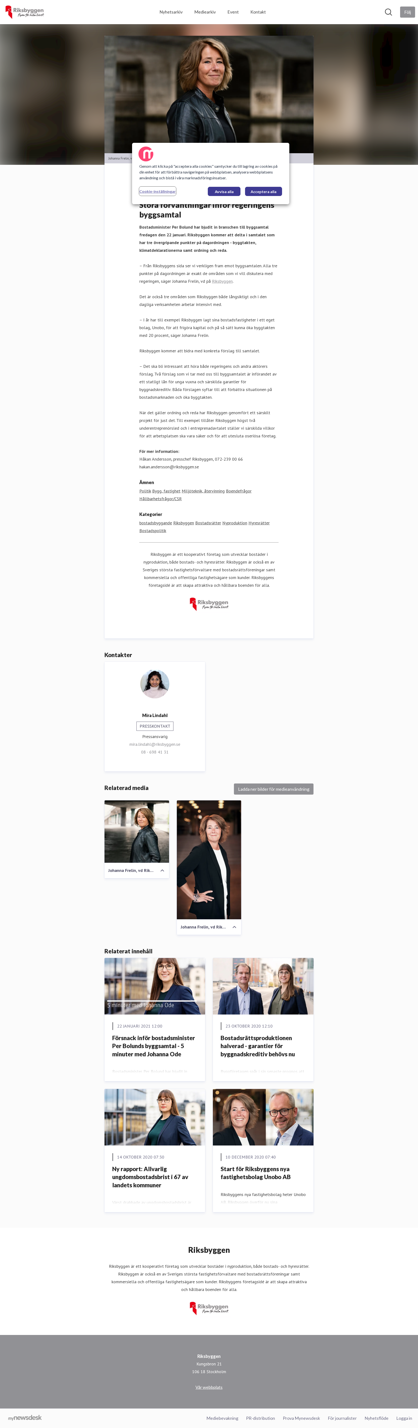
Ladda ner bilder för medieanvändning (273, 789)
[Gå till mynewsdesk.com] (25, 1418)
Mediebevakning (222, 1418)
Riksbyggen (222, 281)
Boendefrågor (239, 491)
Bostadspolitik (152, 530)
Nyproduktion (234, 523)
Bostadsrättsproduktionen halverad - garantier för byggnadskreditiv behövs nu (258, 1046)
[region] (210, 173)
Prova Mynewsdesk (301, 1418)
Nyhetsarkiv (171, 11)
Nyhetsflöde (376, 1418)
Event (233, 11)
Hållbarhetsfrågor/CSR (160, 498)
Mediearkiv (205, 11)
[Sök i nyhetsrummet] (388, 12)
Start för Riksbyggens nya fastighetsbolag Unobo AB (256, 1173)
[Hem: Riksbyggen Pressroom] (24, 12)
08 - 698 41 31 (155, 752)
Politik (145, 491)
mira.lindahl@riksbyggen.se (154, 744)
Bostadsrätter (208, 523)
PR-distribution (260, 1418)
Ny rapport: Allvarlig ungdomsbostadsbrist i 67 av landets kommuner (150, 1177)
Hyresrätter (259, 523)
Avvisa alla (224, 191)
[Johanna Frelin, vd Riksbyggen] (136, 831)
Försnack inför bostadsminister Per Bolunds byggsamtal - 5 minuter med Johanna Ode (153, 1046)
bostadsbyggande (155, 523)
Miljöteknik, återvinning (203, 491)
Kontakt (258, 11)
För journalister (342, 1418)
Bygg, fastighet (166, 491)
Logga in (404, 1418)
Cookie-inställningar (157, 191)
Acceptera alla (263, 191)
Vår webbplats (209, 1387)
